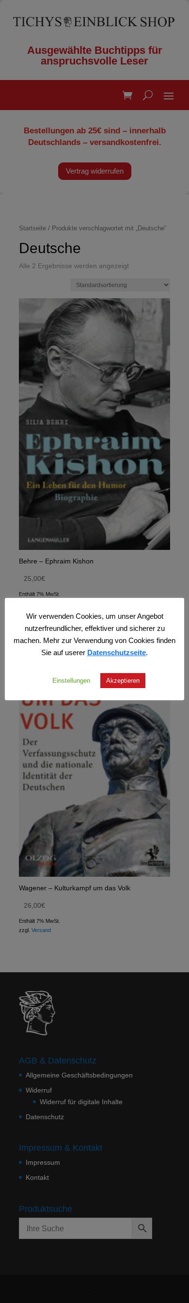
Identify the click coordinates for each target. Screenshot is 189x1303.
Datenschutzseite (116, 652)
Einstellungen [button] (71, 680)
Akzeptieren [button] (123, 680)
